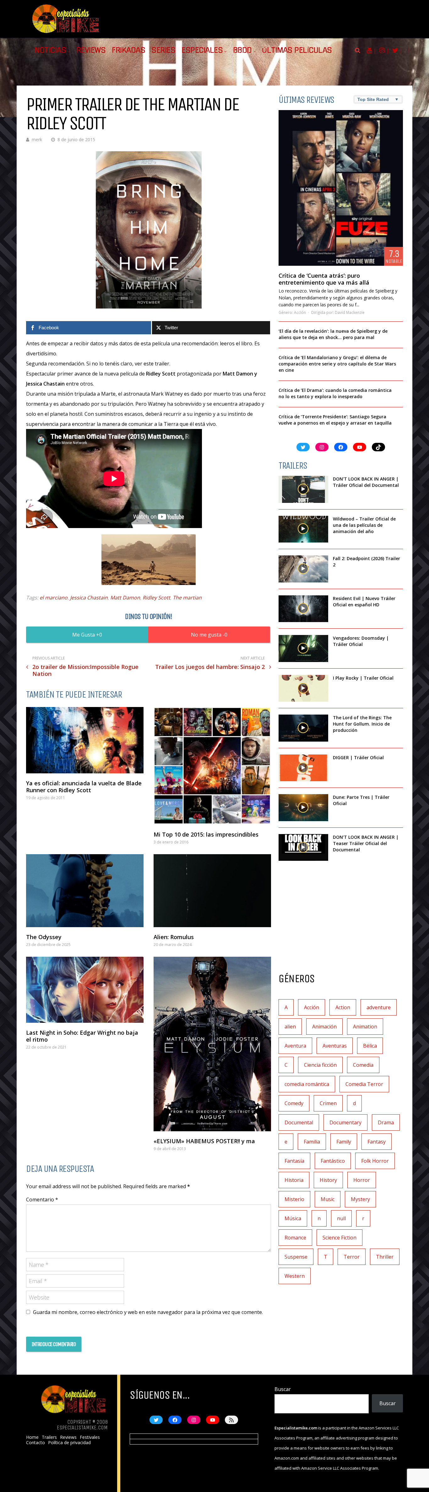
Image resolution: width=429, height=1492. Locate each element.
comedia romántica (307, 1084)
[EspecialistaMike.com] (66, 33)
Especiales (202, 50)
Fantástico (333, 1160)
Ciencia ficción (320, 1064)
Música (293, 1218)
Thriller (385, 1256)
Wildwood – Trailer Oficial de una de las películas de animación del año (364, 525)
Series (163, 50)
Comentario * (42, 1199)
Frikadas (128, 50)
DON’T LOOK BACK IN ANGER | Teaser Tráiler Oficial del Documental (366, 843)
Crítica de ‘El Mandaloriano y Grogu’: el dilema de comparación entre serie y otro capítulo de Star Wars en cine (337, 363)
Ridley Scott (156, 597)
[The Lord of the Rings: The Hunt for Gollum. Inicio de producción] (303, 728)
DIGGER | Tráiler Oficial (358, 757)
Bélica (370, 1045)
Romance (295, 1237)
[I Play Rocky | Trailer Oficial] (303, 688)
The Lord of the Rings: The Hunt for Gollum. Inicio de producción (362, 724)
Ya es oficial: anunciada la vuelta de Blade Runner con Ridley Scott (84, 786)
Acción (300, 312)
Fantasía (294, 1160)
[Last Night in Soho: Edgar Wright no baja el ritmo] (85, 990)
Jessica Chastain (89, 597)
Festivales (90, 1437)
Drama (386, 1122)
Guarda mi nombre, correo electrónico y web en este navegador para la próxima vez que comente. (148, 1312)
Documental (299, 1122)
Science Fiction (339, 1237)
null (341, 1218)
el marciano (54, 597)
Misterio (294, 1199)
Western (295, 1275)
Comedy (294, 1103)
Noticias (50, 50)
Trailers (49, 1437)
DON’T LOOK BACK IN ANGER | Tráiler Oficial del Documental (366, 482)
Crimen (328, 1103)
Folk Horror (375, 1160)
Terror (352, 1256)
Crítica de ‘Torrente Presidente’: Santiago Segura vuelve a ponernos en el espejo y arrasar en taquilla (335, 420)
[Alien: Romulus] (212, 890)
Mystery (360, 1199)
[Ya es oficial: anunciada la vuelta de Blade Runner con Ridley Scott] (85, 740)
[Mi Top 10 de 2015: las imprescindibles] (212, 766)
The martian (187, 597)
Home (32, 1437)
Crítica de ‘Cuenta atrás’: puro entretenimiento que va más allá (324, 279)
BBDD (242, 50)
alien (290, 1026)
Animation (365, 1026)
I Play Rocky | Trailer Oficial (363, 678)
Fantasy (376, 1141)
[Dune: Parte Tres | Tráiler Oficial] (303, 807)
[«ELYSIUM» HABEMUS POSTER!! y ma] (212, 1044)
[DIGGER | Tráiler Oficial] (303, 768)
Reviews (91, 50)
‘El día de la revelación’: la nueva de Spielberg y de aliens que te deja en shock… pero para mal (333, 334)
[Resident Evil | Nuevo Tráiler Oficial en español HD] (303, 608)
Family (343, 1141)
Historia (294, 1180)
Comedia (363, 1064)
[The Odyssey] (85, 890)
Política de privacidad (69, 1442)
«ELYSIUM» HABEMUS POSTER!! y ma (204, 1141)
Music (327, 1199)
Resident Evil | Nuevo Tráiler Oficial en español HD (364, 601)
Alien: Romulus (174, 937)
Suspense (296, 1256)
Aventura (295, 1045)
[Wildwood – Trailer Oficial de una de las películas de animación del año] (303, 529)
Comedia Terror (364, 1084)
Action (342, 1007)
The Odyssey (44, 937)
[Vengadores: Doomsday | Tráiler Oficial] (303, 648)
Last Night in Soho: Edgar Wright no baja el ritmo (82, 1036)
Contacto (35, 1442)
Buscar (282, 1389)
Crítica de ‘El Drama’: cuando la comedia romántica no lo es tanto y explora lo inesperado (335, 393)
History (328, 1180)
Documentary (345, 1122)
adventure (379, 1007)
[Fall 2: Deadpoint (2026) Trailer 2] (303, 568)
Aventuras (335, 1045)
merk (37, 139)
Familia (312, 1141)
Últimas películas (297, 50)
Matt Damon (125, 597)
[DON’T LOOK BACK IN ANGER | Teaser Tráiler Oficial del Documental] (303, 847)
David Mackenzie (350, 312)
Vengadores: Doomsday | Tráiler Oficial (361, 641)
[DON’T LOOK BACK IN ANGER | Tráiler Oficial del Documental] (303, 489)
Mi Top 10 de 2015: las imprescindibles (206, 834)
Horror (361, 1180)
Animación (324, 1026)
